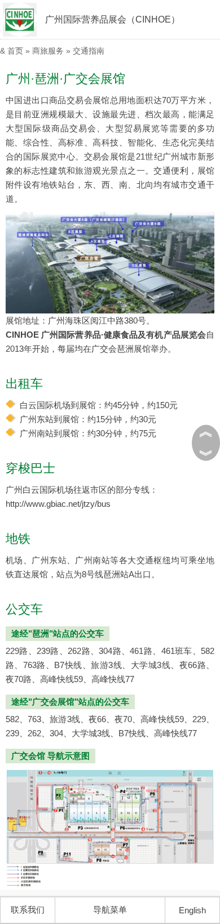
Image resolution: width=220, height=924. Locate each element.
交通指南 (88, 50)
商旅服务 (48, 50)
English (192, 910)
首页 (15, 50)
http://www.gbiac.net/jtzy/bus (58, 504)
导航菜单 (110, 909)
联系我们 (28, 909)
